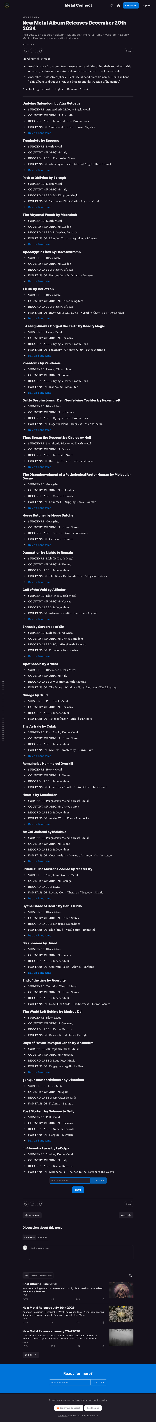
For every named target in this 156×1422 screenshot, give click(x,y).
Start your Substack (70, 1407)
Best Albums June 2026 (40, 1284)
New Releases (31, 17)
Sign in (147, 5)
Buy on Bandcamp (39, 133)
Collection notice (98, 1400)
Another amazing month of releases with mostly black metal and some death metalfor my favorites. (63, 1290)
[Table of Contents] (3, 711)
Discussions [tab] (46, 1275)
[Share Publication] (118, 5)
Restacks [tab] (42, 1237)
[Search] (112, 5)
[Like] (26, 51)
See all (28, 1354)
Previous (34, 1215)
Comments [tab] (29, 1237)
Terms (85, 1400)
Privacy (76, 1400)
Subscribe (130, 5)
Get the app (93, 1407)
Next (124, 1215)
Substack (62, 1415)
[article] (78, 1291)
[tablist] (36, 1237)
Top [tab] (26, 1275)
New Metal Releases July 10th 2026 (49, 1307)
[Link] (18, 103)
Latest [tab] (34, 1275)
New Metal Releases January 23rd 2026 (51, 1331)
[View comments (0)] (33, 51)
